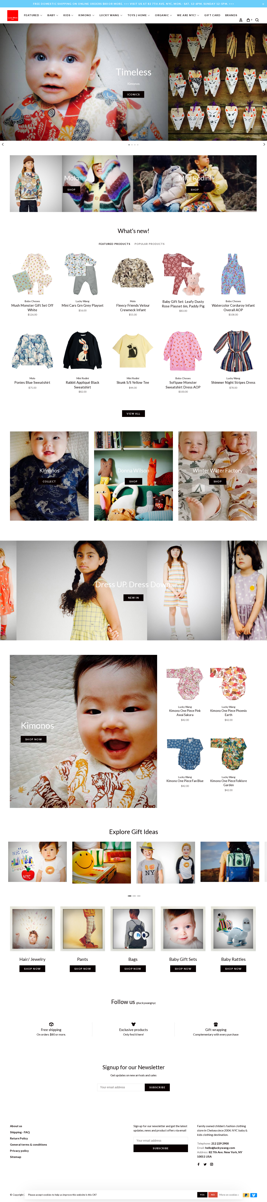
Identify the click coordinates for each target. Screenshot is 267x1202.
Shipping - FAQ (20, 1132)
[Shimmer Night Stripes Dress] (233, 352)
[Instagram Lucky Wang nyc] (211, 1164)
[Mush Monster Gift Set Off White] (32, 274)
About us (16, 1126)
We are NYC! (186, 15)
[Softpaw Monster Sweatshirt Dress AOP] (183, 352)
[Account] (241, 20)
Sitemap (15, 1156)
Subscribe (157, 1087)
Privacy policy (19, 1150)
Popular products (150, 243)
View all (133, 413)
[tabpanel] (133, 82)
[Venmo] (253, 1196)
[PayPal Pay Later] (246, 1196)
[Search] (257, 20)
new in (133, 597)
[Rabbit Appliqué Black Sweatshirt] (82, 352)
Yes (202, 1194)
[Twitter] (205, 1164)
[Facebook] (198, 1164)
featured (31, 15)
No (213, 1194)
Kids (66, 15)
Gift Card (212, 15)
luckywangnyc (146, 1003)
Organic (162, 15)
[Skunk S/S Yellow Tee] (132, 352)
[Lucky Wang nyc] (60, 1126)
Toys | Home (137, 15)
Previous (3, 144)
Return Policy (19, 1138)
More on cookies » (229, 1194)
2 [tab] (133, 895)
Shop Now (33, 739)
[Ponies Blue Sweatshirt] (32, 352)
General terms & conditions (28, 1144)
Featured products (114, 243)
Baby (51, 15)
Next (264, 144)
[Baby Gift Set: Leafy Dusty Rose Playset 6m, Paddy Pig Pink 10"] (183, 274)
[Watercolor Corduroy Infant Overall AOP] (233, 274)
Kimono (84, 15)
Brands (231, 15)
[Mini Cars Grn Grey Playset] (82, 274)
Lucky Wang (109, 15)
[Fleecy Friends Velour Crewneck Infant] (132, 274)
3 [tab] (138, 895)
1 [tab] (129, 895)
